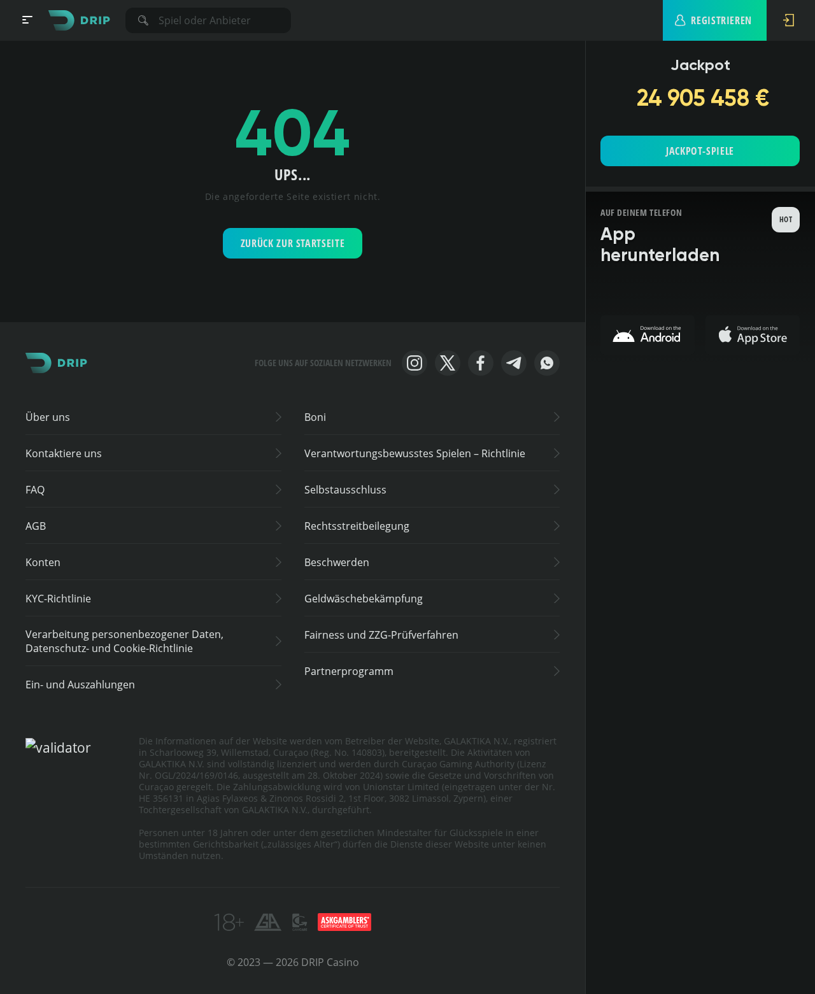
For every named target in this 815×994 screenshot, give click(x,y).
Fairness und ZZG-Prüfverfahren (381, 635)
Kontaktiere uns (63, 453)
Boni (315, 417)
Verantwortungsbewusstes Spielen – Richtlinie (414, 453)
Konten (42, 562)
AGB (35, 526)
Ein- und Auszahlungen (80, 685)
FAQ (35, 490)
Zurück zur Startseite (292, 243)
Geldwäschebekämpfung (363, 599)
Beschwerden (336, 562)
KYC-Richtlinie (58, 599)
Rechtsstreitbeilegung (356, 526)
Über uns (47, 417)
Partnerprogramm (348, 671)
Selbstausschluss (345, 490)
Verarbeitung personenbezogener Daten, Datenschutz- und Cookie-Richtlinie (124, 641)
